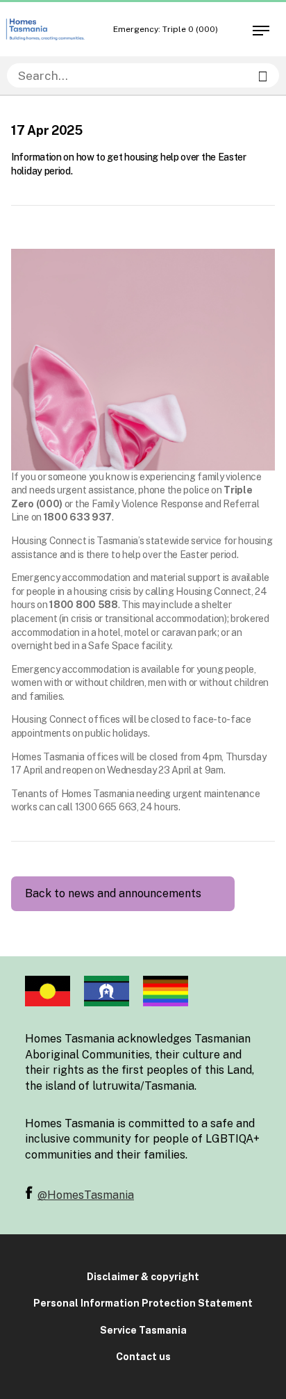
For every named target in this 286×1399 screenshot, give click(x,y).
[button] (259, 27)
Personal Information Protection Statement (143, 1303)
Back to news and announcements (113, 893)
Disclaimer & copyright (143, 1276)
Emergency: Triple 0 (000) (165, 29)
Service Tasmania (143, 1330)
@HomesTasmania (85, 1195)
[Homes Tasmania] (45, 29)
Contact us (143, 1356)
